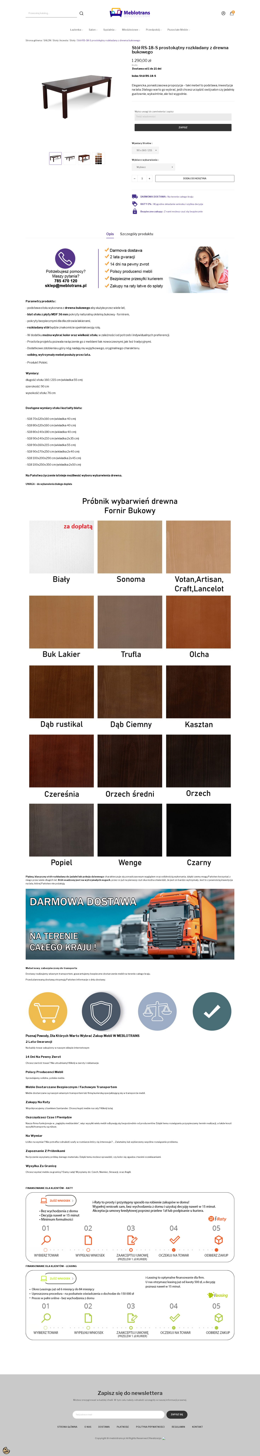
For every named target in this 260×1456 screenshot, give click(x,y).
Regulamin (178, 1427)
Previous (31, 97)
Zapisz (183, 127)
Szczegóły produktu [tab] (136, 234)
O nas (87, 1427)
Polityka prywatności (150, 1427)
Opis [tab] (110, 234)
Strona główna (67, 1427)
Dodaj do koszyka (194, 178)
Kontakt (197, 1427)
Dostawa (104, 1427)
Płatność (123, 1427)
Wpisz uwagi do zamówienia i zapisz (154, 111)
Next (122, 97)
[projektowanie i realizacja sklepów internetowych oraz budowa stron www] (163, 1438)
